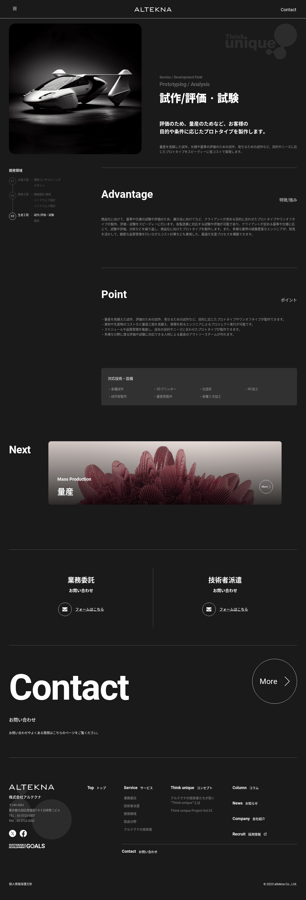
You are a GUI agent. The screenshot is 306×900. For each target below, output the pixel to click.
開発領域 (15, 170)
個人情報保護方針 (20, 884)
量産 (36, 221)
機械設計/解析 (42, 194)
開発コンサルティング (47, 180)
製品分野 (130, 821)
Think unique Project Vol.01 (191, 810)
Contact (288, 9)
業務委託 (130, 798)
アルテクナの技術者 (138, 829)
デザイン (39, 185)
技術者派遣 (132, 805)
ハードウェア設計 (45, 200)
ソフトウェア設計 (45, 206)
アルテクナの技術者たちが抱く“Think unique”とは (193, 800)
